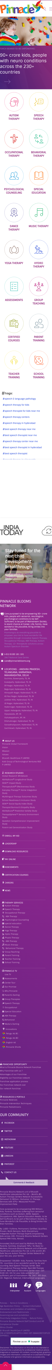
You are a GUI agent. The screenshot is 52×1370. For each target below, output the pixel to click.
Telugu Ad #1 (12, 1033)
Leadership (10, 843)
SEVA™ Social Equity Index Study (17, 804)
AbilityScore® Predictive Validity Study (19, 811)
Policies (3, 1303)
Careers (9, 882)
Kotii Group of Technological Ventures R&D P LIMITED (21, 763)
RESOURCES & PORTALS (14, 1097)
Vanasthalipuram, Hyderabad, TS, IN (21, 724)
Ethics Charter (6, 1327)
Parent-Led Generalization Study (17, 827)
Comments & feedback (23, 1182)
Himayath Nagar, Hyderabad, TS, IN (20, 692)
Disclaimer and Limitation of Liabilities (18, 1309)
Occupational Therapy (15, 913)
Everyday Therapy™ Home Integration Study (19, 791)
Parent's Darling (11, 995)
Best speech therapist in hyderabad (23, 447)
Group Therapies (12, 999)
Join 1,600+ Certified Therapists (19, 576)
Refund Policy (36, 1318)
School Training (12, 962)
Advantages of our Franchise (13, 1074)
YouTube (8, 1147)
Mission (5, 751)
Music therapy (11, 945)
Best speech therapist (15, 453)
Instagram (10, 1139)
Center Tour (9, 982)
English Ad (11, 1042)
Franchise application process (14, 1081)
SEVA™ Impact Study (11, 783)
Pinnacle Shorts (13, 1047)
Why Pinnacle (10, 991)
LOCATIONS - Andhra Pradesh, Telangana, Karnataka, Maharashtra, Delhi (22, 672)
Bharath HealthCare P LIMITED (15, 758)
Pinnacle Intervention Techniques (15, 1103)
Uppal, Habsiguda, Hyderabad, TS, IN (21, 710)
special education (13, 923)
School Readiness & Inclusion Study (19, 800)
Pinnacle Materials (8, 1100)
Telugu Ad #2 (12, 1038)
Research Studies (14, 773)
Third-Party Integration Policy (13, 1318)
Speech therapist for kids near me (22, 411)
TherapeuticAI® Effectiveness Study (18, 786)
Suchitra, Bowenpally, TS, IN (17, 678)
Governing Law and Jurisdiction (14, 1315)
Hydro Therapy (11, 934)
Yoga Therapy (11, 930)
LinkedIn (8, 1156)
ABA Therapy (11, 916)
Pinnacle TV (11, 971)
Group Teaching (12, 952)
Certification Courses (16, 875)
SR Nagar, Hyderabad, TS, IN (17, 685)
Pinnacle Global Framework (15, 744)
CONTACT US (10, 1172)
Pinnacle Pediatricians (10, 1107)
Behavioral (9, 1020)
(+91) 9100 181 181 (14, 654)
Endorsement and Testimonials (14, 1312)
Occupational (10, 1007)
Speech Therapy (12, 909)
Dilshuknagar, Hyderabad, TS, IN (19, 721)
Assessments (11, 867)
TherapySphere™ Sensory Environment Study (20, 816)
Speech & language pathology (20, 398)
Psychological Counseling (17, 920)
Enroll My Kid (12, 836)
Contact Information (32, 1306)
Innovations (11, 1029)
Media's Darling (11, 1024)
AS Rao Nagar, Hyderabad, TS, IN (19, 696)
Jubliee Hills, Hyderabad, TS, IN (18, 700)
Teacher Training (12, 959)
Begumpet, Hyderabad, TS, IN (17, 689)
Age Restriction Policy (10, 1306)
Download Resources (16, 851)
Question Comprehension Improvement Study (20, 822)
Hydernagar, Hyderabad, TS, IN (18, 707)
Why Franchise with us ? (11, 1071)
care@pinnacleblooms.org (17, 661)
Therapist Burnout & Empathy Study (18, 807)
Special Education (12, 1011)
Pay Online (10, 859)
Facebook (9, 1123)
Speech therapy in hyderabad (19, 423)
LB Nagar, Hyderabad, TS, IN (16, 703)
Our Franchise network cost (12, 1085)
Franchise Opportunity (15, 1064)
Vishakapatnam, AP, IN (14, 717)
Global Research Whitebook (15, 776)
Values (5, 754)
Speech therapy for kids (16, 404)
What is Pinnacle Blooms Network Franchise (20, 1067)
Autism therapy (12, 905)
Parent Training (12, 955)
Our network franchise (10, 1088)
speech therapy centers (16, 417)
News (7, 890)
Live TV (7, 974)
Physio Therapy (12, 937)
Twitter (8, 1131)
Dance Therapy (12, 927)
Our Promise (10, 987)
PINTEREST (9, 1164)
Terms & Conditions (19, 1303)
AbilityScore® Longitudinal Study (17, 779)
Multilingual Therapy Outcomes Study (19, 796)
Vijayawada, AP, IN (12, 714)
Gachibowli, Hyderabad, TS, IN (18, 728)
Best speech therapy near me (20, 429)
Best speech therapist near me (20, 435)
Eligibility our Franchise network (15, 1078)
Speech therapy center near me (21, 441)
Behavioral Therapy (15, 948)
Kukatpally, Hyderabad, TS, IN (17, 682)
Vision (5, 747)
